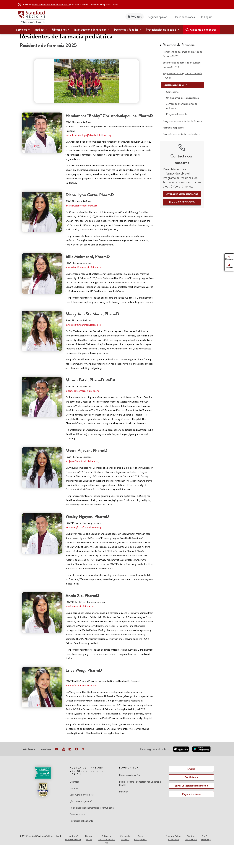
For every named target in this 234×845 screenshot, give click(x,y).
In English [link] (206, 17)
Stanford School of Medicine (173, 838)
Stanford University (206, 838)
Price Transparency (140, 838)
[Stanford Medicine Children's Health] (31, 16)
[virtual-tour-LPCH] (56, 749)
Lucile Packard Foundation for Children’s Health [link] (140, 783)
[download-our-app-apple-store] (181, 749)
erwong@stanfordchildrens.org (82, 685)
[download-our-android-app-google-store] (201, 749)
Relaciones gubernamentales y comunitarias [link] (92, 807)
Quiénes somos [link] (77, 814)
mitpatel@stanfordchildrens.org (82, 391)
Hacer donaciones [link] (184, 17)
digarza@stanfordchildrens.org (81, 205)
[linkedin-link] (70, 749)
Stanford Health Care (191, 838)
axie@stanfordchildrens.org (80, 606)
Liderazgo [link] (74, 781)
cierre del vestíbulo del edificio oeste (51, 4)
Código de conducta (125, 838)
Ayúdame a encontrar (203, 29)
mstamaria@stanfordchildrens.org (83, 324)
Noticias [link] (74, 788)
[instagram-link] (63, 749)
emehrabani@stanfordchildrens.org (84, 267)
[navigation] (117, 29)
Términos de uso (89, 838)
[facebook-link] (76, 749)
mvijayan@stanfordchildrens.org (82, 461)
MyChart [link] (136, 16)
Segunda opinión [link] (157, 17)
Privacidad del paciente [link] (81, 821)
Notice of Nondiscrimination (73, 838)
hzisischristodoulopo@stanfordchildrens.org (88, 135)
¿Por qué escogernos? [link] (81, 801)
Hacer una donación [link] (129, 775)
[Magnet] (42, 773)
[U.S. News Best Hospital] (42, 789)
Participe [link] (124, 791)
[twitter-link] (83, 749)
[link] (207, 16)
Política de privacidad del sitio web (106, 839)
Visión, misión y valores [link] (82, 794)
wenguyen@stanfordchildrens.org (83, 527)
